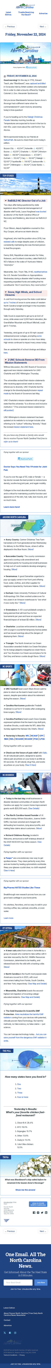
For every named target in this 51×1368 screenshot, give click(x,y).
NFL (27, 736)
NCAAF (34, 736)
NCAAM (19, 739)
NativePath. (9, 140)
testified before (40, 272)
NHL (12, 739)
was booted (41, 211)
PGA (36, 739)
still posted (8, 410)
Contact (7, 1320)
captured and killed (38, 83)
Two (19, 1088)
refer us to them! (11, 441)
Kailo (45, 752)
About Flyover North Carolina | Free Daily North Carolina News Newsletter (23, 1314)
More (30, 549)
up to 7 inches (10, 302)
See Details (34, 808)
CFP (41, 736)
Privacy (22, 1355)
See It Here (30, 765)
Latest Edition (8, 13)
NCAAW (28, 739)
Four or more (22, 1097)
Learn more (8, 918)
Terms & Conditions (10, 1355)
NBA (6, 739)
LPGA (42, 739)
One (19, 1084)
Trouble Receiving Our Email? (26, 13)
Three (19, 1093)
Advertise (43, 13)
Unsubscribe (8, 1202)
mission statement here (23, 427)
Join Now (41, 1282)
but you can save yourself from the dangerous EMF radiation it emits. (25, 1037)
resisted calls (9, 241)
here (5, 352)
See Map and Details (37, 983)
